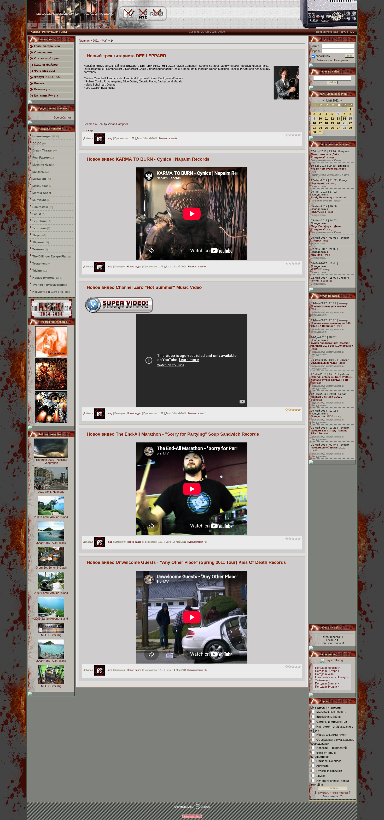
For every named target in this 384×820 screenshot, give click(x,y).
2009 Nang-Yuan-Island (51, 542)
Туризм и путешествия (48, 284)
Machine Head (42, 164)
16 (314, 123)
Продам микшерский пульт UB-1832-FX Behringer (331, 324)
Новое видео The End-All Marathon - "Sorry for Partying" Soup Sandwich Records (173, 434)
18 (326, 123)
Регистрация (50, 31)
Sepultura (39, 221)
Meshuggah (40, 185)
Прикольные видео (328, 760)
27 (338, 127)
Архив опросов (340, 792)
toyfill (314, 450)
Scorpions (39, 228)
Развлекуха (42, 89)
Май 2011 (332, 100)
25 (326, 127)
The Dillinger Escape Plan (49, 256)
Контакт (39, 83)
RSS (351, 31)
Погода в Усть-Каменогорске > (325, 675)
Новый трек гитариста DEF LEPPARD (126, 55)
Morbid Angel (41, 192)
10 (320, 118)
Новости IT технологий (331, 747)
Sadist (36, 214)
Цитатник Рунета (46, 95)
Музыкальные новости (331, 711)
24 (320, 127)
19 (332, 123)
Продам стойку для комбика (329, 306)
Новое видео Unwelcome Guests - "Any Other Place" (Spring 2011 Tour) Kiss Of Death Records (186, 562)
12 (332, 118)
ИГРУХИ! (316, 269)
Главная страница (47, 46)
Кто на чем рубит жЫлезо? (328, 168)
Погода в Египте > (327, 683)
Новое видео (41, 136)
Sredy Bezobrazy (322, 197)
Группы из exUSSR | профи (326, 200)
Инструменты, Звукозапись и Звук (330, 174)
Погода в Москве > (327, 667)
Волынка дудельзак (324, 362)
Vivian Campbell (118, 124)
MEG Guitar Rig (51, 635)
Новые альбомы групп (331, 734)
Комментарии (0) (168, 138)
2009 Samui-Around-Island (51, 517)
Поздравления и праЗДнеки (326, 160)
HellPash (316, 382)
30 (314, 132)
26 (332, 127)
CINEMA (316, 240)
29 (350, 127)
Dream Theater (42, 150)
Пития (315, 280)
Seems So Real (93, 124)
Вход (64, 31)
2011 (96, 40)
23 (314, 127)
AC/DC (37, 143)
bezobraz (340, 197)
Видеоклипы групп (328, 716)
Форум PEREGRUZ (47, 76)
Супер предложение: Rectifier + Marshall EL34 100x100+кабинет (332, 344)
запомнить (323, 56)
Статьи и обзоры (46, 58)
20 (338, 123)
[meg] (100, 138)
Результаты (323, 792)
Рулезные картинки (329, 770)
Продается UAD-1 (322, 416)
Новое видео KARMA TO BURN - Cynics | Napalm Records (148, 159)
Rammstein (40, 207)
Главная (35, 31)
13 (338, 118)
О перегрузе (43, 52)
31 (320, 132)
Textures (38, 249)
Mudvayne (39, 199)
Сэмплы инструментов (331, 721)
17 (320, 123)
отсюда (88, 130)
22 (350, 123)
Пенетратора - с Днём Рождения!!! (325, 156)
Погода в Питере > (327, 670)
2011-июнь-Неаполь (51, 491)
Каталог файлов (46, 64)
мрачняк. (317, 254)
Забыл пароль (324, 60)
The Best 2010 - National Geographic (51, 461)
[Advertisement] (332, 544)
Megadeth (39, 178)
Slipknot (38, 242)
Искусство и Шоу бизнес (50, 291)
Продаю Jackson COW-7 (326, 396)
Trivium (37, 270)
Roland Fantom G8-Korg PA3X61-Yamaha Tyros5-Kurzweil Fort (332, 378)
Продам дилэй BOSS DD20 (328, 447)
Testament (39, 263)
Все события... (63, 117)
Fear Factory (41, 157)
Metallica (38, 171)
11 (326, 118)
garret (342, 362)
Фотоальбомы (44, 70)
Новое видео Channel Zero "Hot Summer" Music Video (144, 287)
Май (104, 40)
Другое (320, 775)
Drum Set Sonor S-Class (51, 567)
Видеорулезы (320, 183)
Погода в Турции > (327, 686)
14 (344, 118)
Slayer (36, 235)
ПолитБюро (318, 211)
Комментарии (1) (197, 413)
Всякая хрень (318, 186)
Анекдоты (322, 765)
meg (110, 138)
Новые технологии (46, 277)
